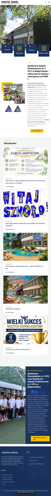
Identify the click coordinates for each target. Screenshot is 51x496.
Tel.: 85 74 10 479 (33, 460)
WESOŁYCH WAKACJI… (13, 309)
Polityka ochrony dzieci (7, 477)
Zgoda (17, 494)
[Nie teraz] (49, 492)
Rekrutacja (31, 50)
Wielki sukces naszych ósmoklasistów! (18, 349)
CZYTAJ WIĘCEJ (10, 186)
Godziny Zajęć (19, 53)
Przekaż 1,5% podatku (7, 479)
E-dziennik (7, 50)
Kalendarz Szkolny (44, 53)
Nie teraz (23, 494)
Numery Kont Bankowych (8, 481)
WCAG (3, 484)
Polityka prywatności (31, 494)
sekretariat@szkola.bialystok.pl (36, 463)
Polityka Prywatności (7, 474)
